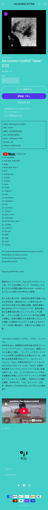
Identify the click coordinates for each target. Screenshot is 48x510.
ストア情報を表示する (13, 115)
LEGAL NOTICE (10, 475)
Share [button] (7, 428)
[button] (3, 4)
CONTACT (8, 469)
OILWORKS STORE (26, 505)
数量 (3, 76)
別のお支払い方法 (24, 102)
